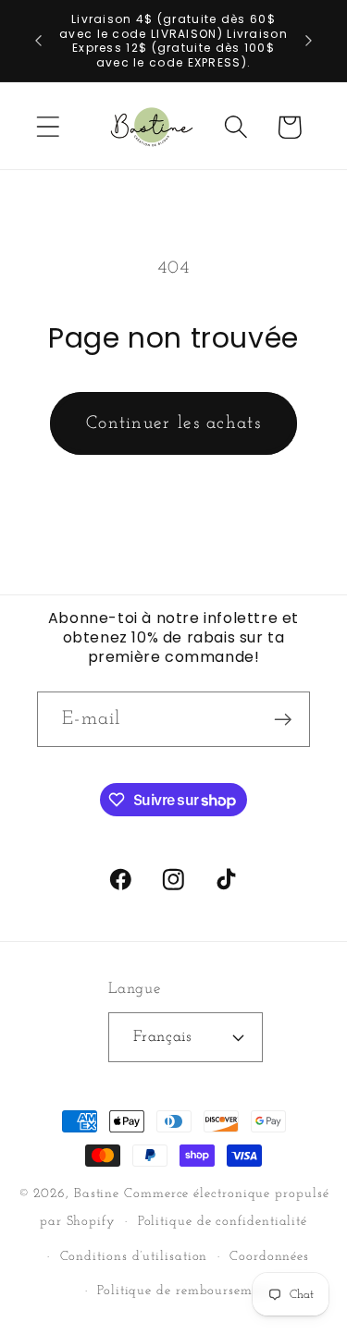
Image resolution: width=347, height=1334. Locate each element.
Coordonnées (269, 1257)
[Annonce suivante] (309, 40)
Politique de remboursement (184, 1291)
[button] (47, 127)
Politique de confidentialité (222, 1222)
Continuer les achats (173, 423)
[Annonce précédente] (39, 40)
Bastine (96, 1194)
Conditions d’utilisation (134, 1257)
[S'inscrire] (282, 719)
